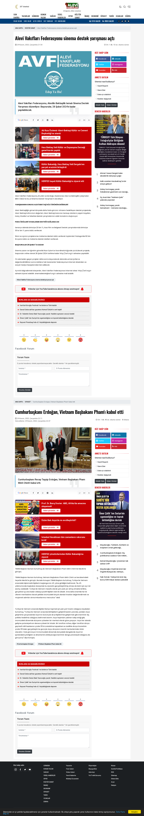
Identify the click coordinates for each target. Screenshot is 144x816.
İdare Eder (101, 90)
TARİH (111, 16)
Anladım (134, 811)
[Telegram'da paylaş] (47, 120)
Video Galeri (70, 772)
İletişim (113, 785)
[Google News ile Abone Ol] (23, 120)
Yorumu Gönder (25, 390)
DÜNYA (128, 16)
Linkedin (118, 59)
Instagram (119, 65)
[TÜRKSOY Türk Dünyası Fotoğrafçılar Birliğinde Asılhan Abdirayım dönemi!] (112, 125)
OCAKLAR (119, 16)
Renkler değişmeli (104, 99)
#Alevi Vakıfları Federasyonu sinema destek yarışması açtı (35, 280)
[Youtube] (128, 21)
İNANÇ (87, 16)
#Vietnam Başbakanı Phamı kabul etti (49, 644)
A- (89, 120)
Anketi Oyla (100, 105)
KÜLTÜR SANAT (78, 16)
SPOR (70, 16)
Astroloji (92, 772)
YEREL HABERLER (62, 16)
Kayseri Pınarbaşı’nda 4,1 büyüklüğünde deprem (38, 322)
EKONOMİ (94, 16)
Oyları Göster (112, 105)
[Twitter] (122, 21)
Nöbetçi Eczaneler (72, 779)
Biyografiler (93, 769)
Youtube (102, 70)
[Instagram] (125, 21)
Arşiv (113, 782)
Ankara (126, 420)
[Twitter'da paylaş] (38, 120)
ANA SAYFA (19, 28)
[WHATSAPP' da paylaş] (43, 120)
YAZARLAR (26, 16)
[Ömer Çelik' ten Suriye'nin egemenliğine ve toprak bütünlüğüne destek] (112, 501)
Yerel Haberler (71, 775)
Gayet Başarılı (103, 86)
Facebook (102, 59)
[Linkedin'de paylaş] (52, 120)
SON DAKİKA (16, 16)
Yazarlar (69, 765)
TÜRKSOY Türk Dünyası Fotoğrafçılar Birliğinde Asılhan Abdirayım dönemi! (112, 140)
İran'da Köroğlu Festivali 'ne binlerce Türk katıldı (38, 305)
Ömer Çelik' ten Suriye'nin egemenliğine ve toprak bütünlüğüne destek (46, 318)
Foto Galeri (70, 769)
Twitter (101, 65)
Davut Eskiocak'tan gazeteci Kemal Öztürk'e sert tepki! (41, 310)
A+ (84, 120)
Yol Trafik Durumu (95, 775)
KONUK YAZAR (43, 16)
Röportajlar (93, 765)
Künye (113, 765)
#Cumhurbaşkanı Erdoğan (25, 644)
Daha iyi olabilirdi (104, 95)
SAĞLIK (53, 16)
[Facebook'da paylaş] (33, 120)
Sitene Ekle (115, 779)
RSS (115, 70)
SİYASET (103, 16)
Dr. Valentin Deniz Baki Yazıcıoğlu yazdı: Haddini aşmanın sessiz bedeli (47, 314)
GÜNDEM (35, 16)
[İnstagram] (15, 769)
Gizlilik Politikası (117, 769)
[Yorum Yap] (79, 120)
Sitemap (114, 775)
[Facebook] (119, 21)
